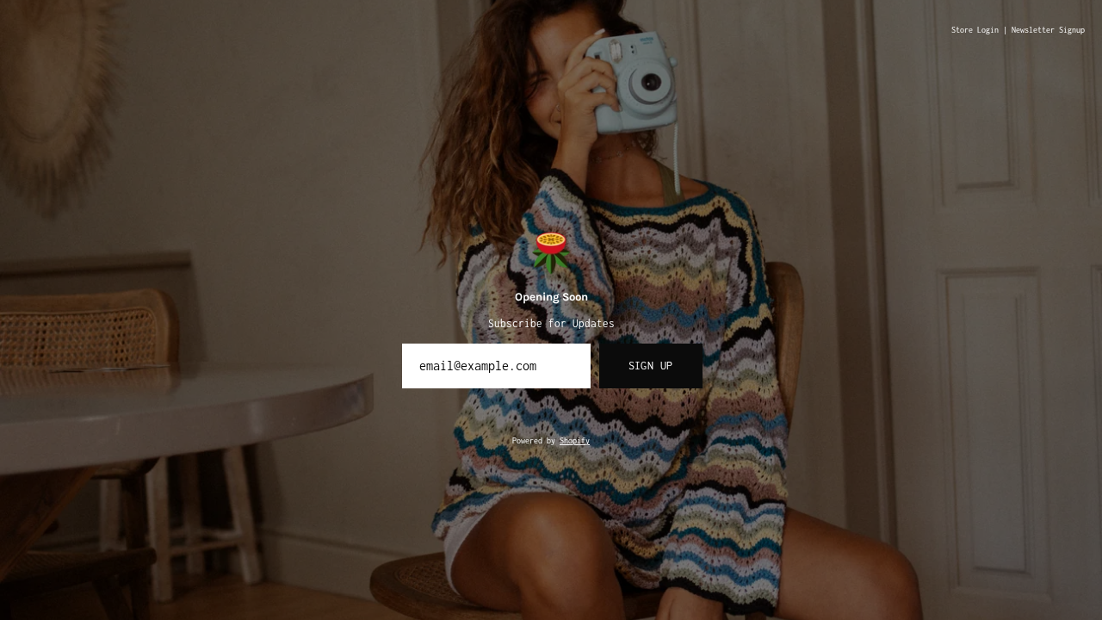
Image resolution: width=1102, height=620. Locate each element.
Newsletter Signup (1048, 30)
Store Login (975, 30)
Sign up (650, 365)
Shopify (575, 441)
